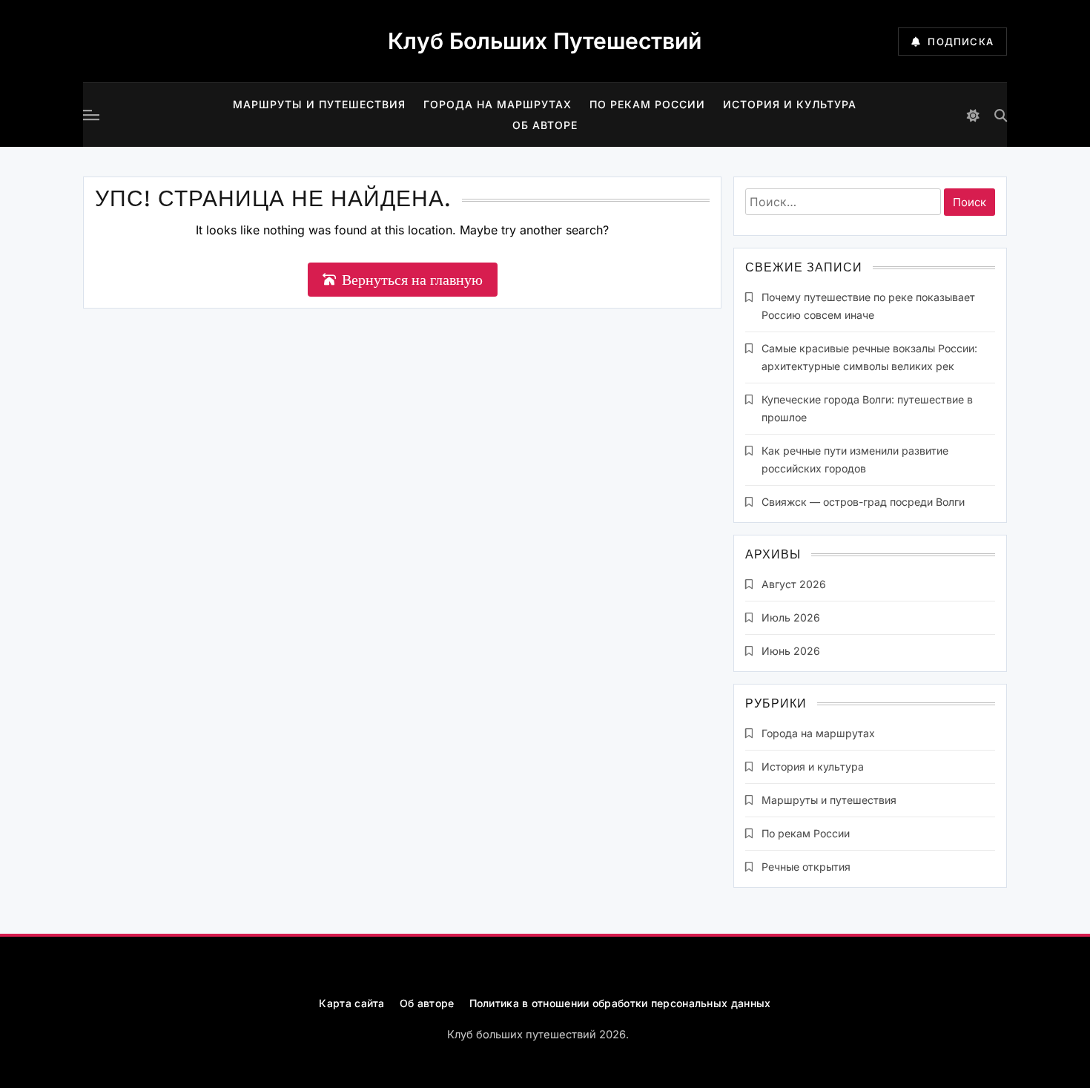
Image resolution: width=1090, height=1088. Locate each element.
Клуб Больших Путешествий (544, 40)
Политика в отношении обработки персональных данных (620, 1003)
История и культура (789, 104)
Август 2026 (794, 584)
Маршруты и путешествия (319, 104)
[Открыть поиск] (1000, 115)
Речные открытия (806, 866)
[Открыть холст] (91, 115)
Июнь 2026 (791, 650)
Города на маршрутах (497, 104)
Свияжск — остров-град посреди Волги (863, 501)
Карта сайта (351, 1003)
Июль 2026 (791, 617)
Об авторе (545, 125)
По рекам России (647, 104)
